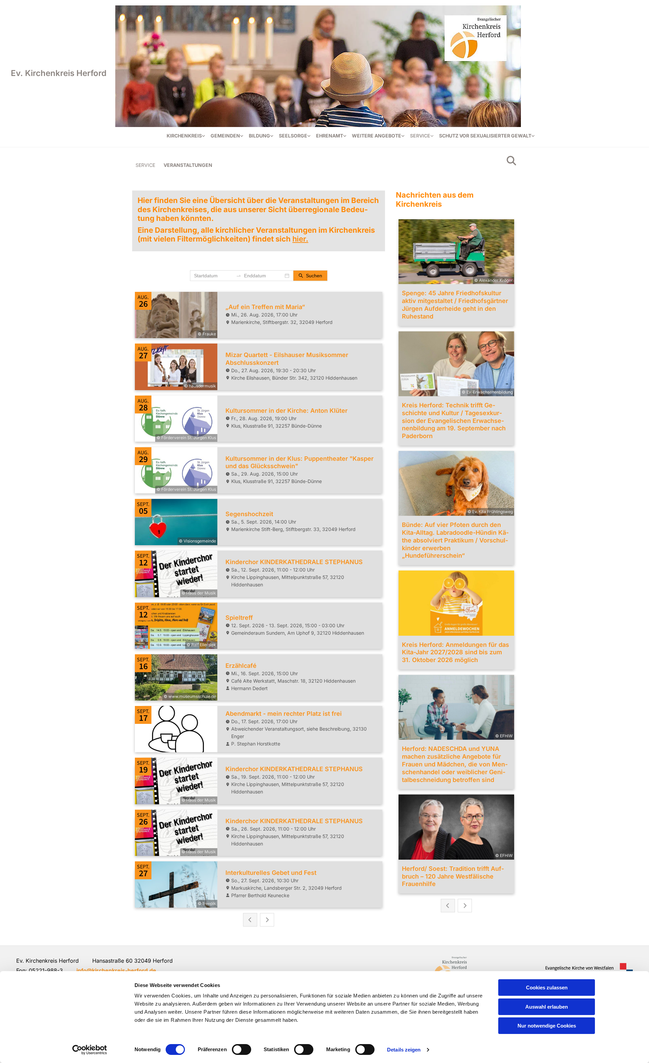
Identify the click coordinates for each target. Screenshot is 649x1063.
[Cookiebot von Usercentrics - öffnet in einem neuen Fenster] (89, 1050)
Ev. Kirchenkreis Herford (58, 73)
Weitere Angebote (376, 135)
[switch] (241, 1049)
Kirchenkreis (184, 135)
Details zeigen (403, 1050)
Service (420, 135)
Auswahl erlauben (546, 1007)
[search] (511, 160)
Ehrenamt (329, 135)
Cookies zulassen (547, 987)
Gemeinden (225, 135)
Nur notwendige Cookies (547, 1026)
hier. (300, 238)
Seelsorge (293, 135)
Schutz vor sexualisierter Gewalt (485, 135)
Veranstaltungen (188, 165)
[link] (186, 136)
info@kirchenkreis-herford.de (116, 970)
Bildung (259, 135)
